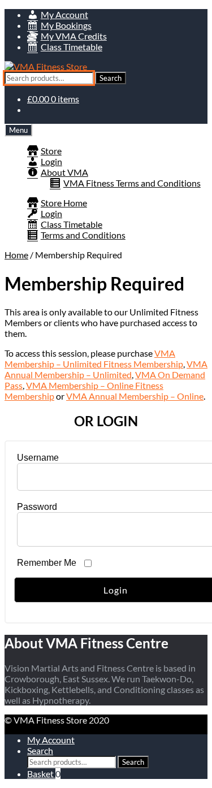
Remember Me (46, 563)
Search (110, 78)
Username (38, 457)
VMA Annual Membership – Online (135, 396)
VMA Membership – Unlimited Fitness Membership (94, 358)
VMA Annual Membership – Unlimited (106, 369)
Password (37, 507)
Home (16, 254)
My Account (51, 739)
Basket (43, 773)
